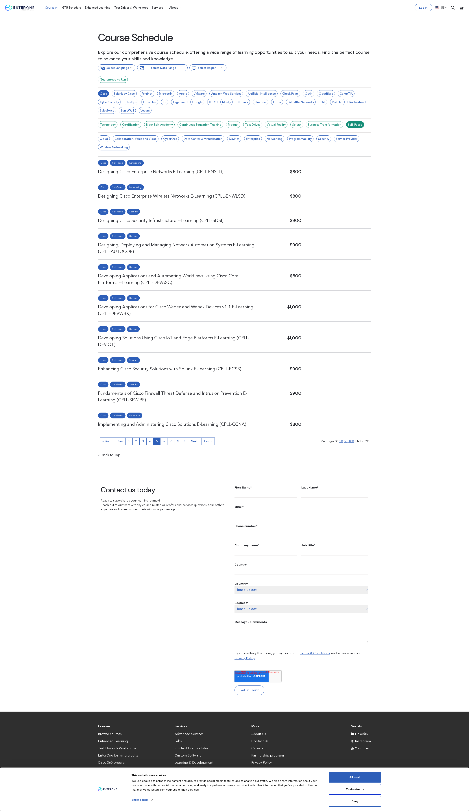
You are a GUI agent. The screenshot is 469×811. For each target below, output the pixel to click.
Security (323, 139)
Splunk (296, 124)
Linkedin (361, 734)
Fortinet (146, 93)
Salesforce (107, 110)
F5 (164, 102)
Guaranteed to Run (113, 79)
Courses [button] (50, 7)
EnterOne (149, 102)
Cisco (103, 93)
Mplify (226, 102)
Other (277, 102)
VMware (199, 93)
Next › (195, 441)
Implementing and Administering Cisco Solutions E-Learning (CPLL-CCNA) (172, 424)
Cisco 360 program (113, 763)
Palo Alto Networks (301, 102)
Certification (130, 124)
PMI (322, 102)
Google (197, 102)
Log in (423, 8)
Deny (355, 801)
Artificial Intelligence (262, 93)
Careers (257, 748)
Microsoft (165, 93)
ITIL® (212, 102)
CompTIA (346, 93)
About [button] (173, 7)
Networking (274, 139)
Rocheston (356, 102)
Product (233, 124)
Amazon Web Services (226, 93)
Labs (178, 741)
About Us (258, 734)
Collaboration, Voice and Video (136, 139)
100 (351, 441)
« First (106, 441)
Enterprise (253, 139)
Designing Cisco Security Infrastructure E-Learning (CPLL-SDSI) (161, 220)
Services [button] (157, 7)
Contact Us (260, 741)
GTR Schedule (71, 7)
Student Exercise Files (191, 748)
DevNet (234, 139)
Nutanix (242, 102)
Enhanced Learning (97, 7)
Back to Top (111, 455)
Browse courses (110, 734)
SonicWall (127, 110)
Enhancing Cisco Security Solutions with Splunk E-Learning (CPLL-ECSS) (169, 368)
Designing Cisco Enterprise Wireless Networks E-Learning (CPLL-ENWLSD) (171, 196)
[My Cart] (461, 8)
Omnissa (260, 102)
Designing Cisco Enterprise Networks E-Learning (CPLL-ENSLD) (161, 171)
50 (346, 441)
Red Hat (337, 102)
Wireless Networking (114, 147)
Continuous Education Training (200, 124)
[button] (441, 7)
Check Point (290, 93)
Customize (353, 789)
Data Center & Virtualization (203, 139)
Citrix (308, 93)
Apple (183, 93)
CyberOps (170, 139)
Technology (108, 124)
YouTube (362, 748)
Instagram (363, 741)
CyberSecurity (109, 102)
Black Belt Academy (159, 124)
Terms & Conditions (315, 653)
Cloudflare (326, 93)
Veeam (145, 110)
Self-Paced (355, 124)
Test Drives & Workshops (131, 7)
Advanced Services (189, 734)
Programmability (300, 139)
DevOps (130, 102)
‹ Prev (119, 441)
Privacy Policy (244, 658)
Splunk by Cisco (124, 93)
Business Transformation (324, 124)
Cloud (104, 139)
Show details (140, 799)
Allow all (354, 777)
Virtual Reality (276, 124)
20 (341, 441)
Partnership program (267, 755)
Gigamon (179, 102)
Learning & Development (194, 763)
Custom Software (188, 755)
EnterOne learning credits (118, 755)
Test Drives (252, 124)
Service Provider (346, 139)
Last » (208, 441)
